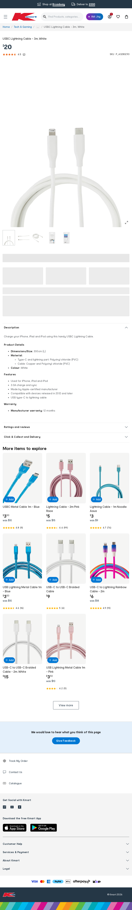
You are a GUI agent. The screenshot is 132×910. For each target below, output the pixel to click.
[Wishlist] (118, 17)
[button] (5, 17)
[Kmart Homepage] (24, 16)
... (38, 27)
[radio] (9, 237)
